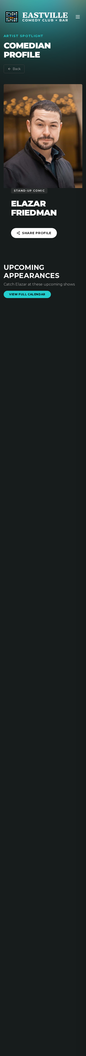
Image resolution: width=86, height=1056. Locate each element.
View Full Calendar (27, 294)
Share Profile (36, 233)
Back (17, 69)
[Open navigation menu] (77, 16)
